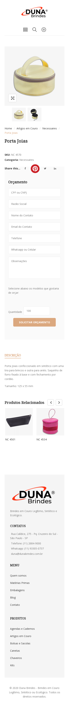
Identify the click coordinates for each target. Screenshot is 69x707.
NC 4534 (41, 439)
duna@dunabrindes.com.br (27, 554)
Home (8, 128)
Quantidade (16, 312)
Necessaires (49, 128)
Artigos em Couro (27, 128)
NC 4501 (10, 439)
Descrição (13, 355)
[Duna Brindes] (34, 12)
